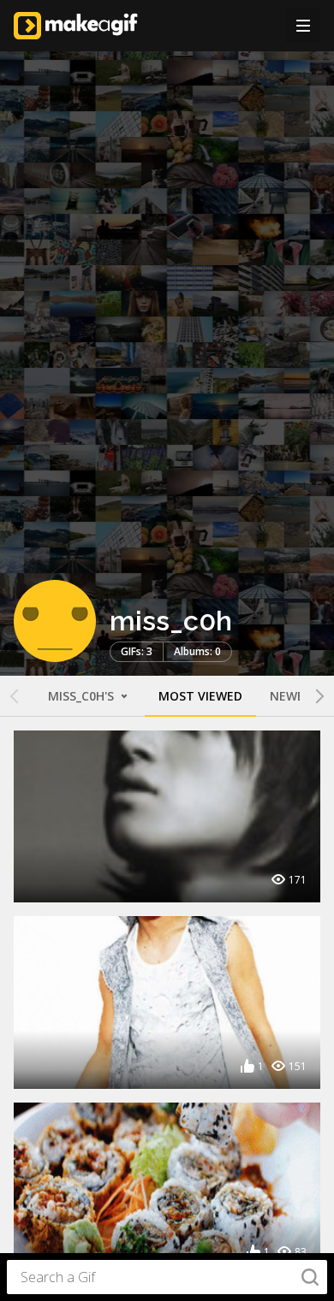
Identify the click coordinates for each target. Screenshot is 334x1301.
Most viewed (200, 696)
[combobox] (167, 1277)
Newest (294, 696)
